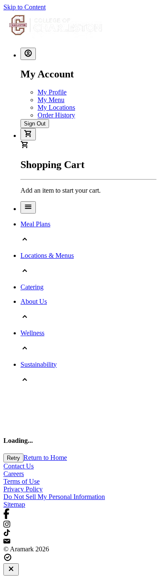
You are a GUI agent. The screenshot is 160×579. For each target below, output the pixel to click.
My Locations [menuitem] (56, 107)
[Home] (55, 36)
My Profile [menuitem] (52, 92)
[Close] (11, 569)
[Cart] (28, 134)
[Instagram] (80, 525)
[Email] (80, 541)
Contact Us (18, 466)
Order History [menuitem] (56, 115)
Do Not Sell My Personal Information (54, 496)
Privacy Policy (23, 489)
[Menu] (28, 207)
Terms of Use (21, 481)
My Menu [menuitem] (51, 99)
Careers (13, 473)
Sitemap (14, 504)
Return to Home (45, 457)
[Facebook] (80, 514)
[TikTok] (80, 533)
